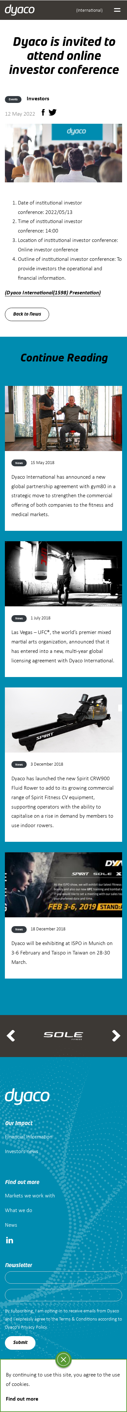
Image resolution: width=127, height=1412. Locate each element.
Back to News (27, 314)
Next (116, 1035)
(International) (89, 10)
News (11, 1224)
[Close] (63, 1359)
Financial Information (28, 1136)
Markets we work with (30, 1195)
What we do (18, 1210)
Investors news (21, 1151)
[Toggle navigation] (117, 10)
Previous (11, 1035)
